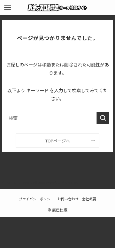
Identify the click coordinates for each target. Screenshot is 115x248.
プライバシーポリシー (36, 198)
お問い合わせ (68, 198)
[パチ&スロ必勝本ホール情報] (57, 7)
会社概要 (89, 198)
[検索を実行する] (102, 118)
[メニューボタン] (7, 7)
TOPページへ (57, 141)
